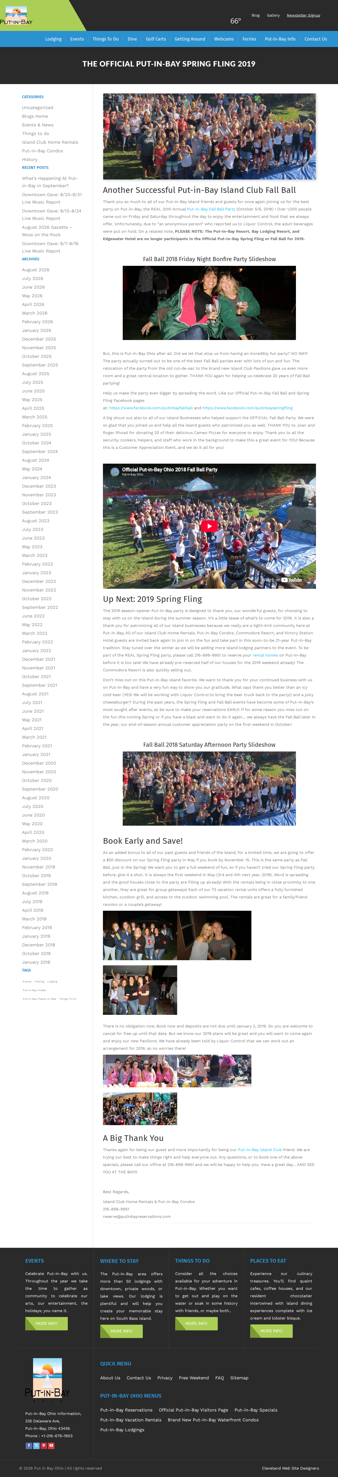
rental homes (265, 655)
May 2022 (32, 624)
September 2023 (40, 512)
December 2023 (39, 486)
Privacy (164, 1377)
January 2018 (36, 962)
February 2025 (37, 425)
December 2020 (39, 763)
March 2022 (35, 633)
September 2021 (39, 685)
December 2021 (38, 659)
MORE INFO (46, 1323)
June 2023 (33, 538)
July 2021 (32, 702)
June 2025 (33, 390)
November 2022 (39, 589)
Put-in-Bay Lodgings (122, 1429)
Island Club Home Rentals (50, 142)
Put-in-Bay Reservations (126, 1409)
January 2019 (36, 936)
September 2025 (40, 364)
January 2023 (36, 572)
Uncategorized (37, 107)
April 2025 (33, 408)
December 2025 (39, 338)
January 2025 (36, 434)
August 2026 (35, 269)
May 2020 (32, 823)
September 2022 (40, 607)
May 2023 (32, 546)
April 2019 (32, 910)
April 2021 (32, 728)
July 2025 (32, 382)
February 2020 (37, 849)
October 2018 (36, 953)
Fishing (39, 981)
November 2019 (38, 866)
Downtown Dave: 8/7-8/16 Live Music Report (50, 247)
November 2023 (39, 494)
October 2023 (37, 503)
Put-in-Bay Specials (256, 1409)
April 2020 (33, 832)
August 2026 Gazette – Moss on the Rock (47, 231)
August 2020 (35, 797)
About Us (110, 1377)
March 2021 (34, 737)
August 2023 (35, 520)
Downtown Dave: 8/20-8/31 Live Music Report (52, 198)
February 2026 (37, 321)
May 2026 (32, 295)
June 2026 (33, 287)
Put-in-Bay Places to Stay (39, 998)
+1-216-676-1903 (56, 1435)
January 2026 (36, 330)
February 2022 (37, 641)
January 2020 (36, 858)
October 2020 (37, 780)
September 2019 (39, 884)
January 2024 (36, 477)
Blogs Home (35, 116)
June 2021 (33, 711)
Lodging (52, 981)
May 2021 (32, 719)
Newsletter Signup (303, 15)
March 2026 (35, 313)
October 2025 (36, 356)
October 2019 (36, 875)
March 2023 (35, 555)
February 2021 (37, 745)
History (29, 159)
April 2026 (33, 304)
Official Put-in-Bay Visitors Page (193, 1409)
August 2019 (35, 892)
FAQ (219, 1377)
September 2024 (40, 451)
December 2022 (39, 581)
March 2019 (34, 918)
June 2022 (33, 615)
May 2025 (32, 399)
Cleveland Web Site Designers (290, 1468)
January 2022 (36, 650)
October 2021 (36, 676)
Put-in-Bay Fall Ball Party (211, 209)
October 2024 (36, 442)
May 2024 (32, 468)
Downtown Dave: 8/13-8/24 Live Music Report (51, 214)
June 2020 (33, 815)
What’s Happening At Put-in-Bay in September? (50, 182)
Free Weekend (194, 1377)
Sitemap (239, 1377)
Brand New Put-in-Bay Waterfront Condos (213, 1419)
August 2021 (35, 693)
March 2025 (34, 416)
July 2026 (32, 278)
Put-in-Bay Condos (42, 150)
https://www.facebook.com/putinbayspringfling (247, 408)
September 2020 (40, 789)
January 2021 (36, 754)
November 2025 (39, 347)
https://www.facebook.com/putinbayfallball (151, 408)
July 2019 (32, 901)
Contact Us (139, 1377)
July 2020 (32, 806)
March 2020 (35, 840)
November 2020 (39, 771)
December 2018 (38, 944)
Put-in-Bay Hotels (34, 990)
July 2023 (32, 529)
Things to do (35, 133)
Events (27, 981)
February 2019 (37, 927)
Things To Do (67, 998)
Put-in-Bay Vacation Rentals (130, 1419)
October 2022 (37, 598)
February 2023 (37, 564)
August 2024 (35, 460)
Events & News (37, 124)
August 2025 (35, 373)
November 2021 (38, 667)
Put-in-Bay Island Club (260, 1149)
